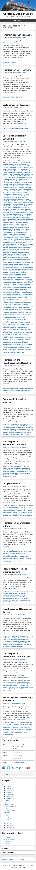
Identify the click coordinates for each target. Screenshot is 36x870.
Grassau (17, 216)
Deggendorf (17, 191)
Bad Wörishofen (27, 177)
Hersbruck (13, 222)
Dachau (5, 191)
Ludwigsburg (6, 244)
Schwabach (11, 311)
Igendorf (12, 227)
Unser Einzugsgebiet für (10, 816)
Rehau (11, 292)
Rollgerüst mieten (11, 483)
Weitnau (29, 344)
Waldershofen (28, 337)
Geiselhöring (21, 211)
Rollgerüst (16, 514)
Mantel (10, 246)
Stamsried (5, 322)
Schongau (23, 309)
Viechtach (14, 336)
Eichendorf (26, 199)
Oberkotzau (27, 271)
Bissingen (17, 182)
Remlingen (29, 292)
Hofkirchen (24, 224)
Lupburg (12, 244)
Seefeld (5, 316)
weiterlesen (21, 58)
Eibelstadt (20, 199)
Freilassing (11, 207)
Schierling (10, 304)
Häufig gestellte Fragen (10, 806)
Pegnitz (20, 281)
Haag (18, 219)
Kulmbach (10, 239)
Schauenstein (15, 302)
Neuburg (10, 264)
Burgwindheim (20, 187)
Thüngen (5, 329)
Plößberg (5, 286)
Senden (22, 316)
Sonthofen (14, 319)
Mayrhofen (10, 254)
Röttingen (25, 297)
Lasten (23, 729)
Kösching (25, 236)
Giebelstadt (30, 212)
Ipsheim (9, 229)
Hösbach (11, 224)
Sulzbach (10, 324)
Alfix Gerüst (7, 837)
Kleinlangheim (23, 234)
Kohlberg (5, 237)
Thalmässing (6, 327)
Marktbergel (13, 249)
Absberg (27, 162)
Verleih (10, 515)
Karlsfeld (28, 229)
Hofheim (18, 224)
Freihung (5, 207)
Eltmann (5, 202)
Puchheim (11, 289)
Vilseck (25, 336)
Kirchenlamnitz (23, 232)
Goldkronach (21, 214)
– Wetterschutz (10, 798)
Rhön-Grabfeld (10, 296)
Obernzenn (23, 272)
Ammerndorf (23, 167)
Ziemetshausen (12, 352)
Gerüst (12, 390)
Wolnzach (28, 349)
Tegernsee (5, 326)
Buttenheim (6, 189)
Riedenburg (22, 296)
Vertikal (17, 732)
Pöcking (10, 286)
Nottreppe (12, 98)
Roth (21, 299)
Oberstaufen (6, 276)
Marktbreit (19, 249)
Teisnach (17, 326)
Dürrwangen (17, 196)
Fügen (18, 209)
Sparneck (24, 319)
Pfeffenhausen (27, 282)
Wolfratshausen (21, 349)
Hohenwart (18, 226)
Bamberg (15, 179)
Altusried (12, 167)
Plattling (14, 284)
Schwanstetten (13, 312)
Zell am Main (28, 351)
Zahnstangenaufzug (8, 734)
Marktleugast (6, 251)
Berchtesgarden (7, 509)
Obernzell (17, 272)
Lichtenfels (19, 242)
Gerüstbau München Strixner (17, 473)
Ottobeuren (18, 279)
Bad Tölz (11, 177)
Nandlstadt (22, 261)
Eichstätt (5, 201)
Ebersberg (14, 197)
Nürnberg (24, 269)
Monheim (10, 257)
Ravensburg (12, 291)
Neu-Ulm (24, 262)
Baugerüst (30, 592)
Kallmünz (18, 229)
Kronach (21, 237)
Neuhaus (16, 264)
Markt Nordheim (13, 247)
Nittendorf (5, 269)
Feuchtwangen (20, 206)
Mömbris (5, 257)
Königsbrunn (13, 236)
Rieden (17, 296)
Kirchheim (5, 234)
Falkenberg (6, 206)
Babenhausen (18, 171)
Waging (17, 337)
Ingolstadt (20, 227)
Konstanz (10, 237)
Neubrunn (5, 264)
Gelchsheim (6, 212)
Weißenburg (18, 344)
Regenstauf (6, 292)
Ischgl (13, 229)
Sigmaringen (12, 317)
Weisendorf (6, 344)
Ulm (4, 334)
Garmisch (29, 471)
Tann (31, 324)
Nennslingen (11, 262)
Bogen (10, 184)
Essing (25, 204)
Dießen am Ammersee (9, 192)
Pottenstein (21, 286)
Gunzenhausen (20, 217)
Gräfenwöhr (6, 216)
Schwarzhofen (20, 314)
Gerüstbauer (24, 390)
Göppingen (9, 214)
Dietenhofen (18, 192)
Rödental (13, 297)
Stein (16, 322)
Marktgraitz (26, 249)
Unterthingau (25, 334)
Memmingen (23, 254)
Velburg (5, 336)
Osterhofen (11, 279)
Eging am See (13, 199)
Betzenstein (6, 182)
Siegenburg (6, 317)
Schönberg (27, 307)
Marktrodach (13, 251)
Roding (9, 297)
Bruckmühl (15, 184)
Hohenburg (12, 226)
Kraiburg (16, 237)
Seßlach (27, 316)
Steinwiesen (21, 322)
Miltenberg (15, 256)
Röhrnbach (20, 297)
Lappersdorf (11, 241)
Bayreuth (5, 181)
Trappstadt (5, 331)
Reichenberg (16, 292)
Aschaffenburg (21, 169)
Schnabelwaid (28, 306)
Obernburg (12, 272)
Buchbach (21, 184)
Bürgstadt (5, 186)
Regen (18, 291)
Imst (16, 227)
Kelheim (27, 231)
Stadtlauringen (13, 321)
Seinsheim (10, 316)
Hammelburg (29, 219)
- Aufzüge (13, 127)
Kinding (10, 232)
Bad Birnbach (11, 172)
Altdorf (10, 166)
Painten (23, 279)
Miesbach (9, 256)
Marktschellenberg (22, 251)
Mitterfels (27, 256)
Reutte (4, 296)
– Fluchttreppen (10, 790)
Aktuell (18, 127)
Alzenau (17, 167)
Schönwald (11, 309)
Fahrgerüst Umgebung (9, 510)
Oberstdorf (13, 276)
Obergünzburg (14, 271)
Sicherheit (6, 814)
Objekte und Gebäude (9, 810)
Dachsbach (10, 191)
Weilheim (17, 434)
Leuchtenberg (6, 242)
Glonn (4, 214)
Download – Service (9, 804)
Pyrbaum (16, 289)
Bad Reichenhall (15, 176)
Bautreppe (11, 388)
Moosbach (16, 257)
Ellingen (24, 201)
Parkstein (5, 281)
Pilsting (9, 284)
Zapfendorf (17, 351)
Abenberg (15, 162)
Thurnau (10, 329)
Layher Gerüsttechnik (9, 839)
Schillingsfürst (18, 304)
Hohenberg (6, 226)
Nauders (5, 262)
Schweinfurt (27, 314)
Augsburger (11, 426)
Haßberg (5, 221)
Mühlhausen (6, 259)
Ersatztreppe (22, 388)
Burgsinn (13, 187)
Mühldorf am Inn (23, 257)
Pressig (10, 287)
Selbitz (18, 316)
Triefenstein (24, 331)
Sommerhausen (7, 319)
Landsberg (30, 239)
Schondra (17, 309)
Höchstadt (5, 224)
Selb (14, 316)
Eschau (5, 204)
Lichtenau (13, 242)
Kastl (10, 231)
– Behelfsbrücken (10, 788)
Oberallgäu (30, 269)
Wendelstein (6, 346)
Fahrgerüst (25, 509)
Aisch (21, 164)
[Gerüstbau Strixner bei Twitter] (8, 769)
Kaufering (21, 231)
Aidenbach (17, 164)
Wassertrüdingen (19, 341)
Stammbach (29, 321)
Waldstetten (27, 339)
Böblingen (5, 184)
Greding (22, 216)
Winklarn (5, 349)
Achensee (11, 164)
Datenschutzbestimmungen (16, 859)
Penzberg (5, 282)
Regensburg (23, 291)
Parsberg (10, 281)
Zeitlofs (22, 351)
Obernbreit (5, 272)
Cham (20, 189)
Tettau (21, 326)
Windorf (27, 347)
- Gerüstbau (14, 387)
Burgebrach (16, 186)
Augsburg (11, 171)
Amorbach (30, 167)
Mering (28, 254)
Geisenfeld (28, 211)
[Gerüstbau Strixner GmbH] (18, 10)
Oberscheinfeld (7, 274)
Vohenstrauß (6, 337)
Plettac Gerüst (7, 841)
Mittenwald (21, 256)
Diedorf (29, 191)
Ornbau (14, 277)
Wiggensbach (23, 346)
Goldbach (15, 214)
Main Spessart (23, 244)
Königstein (20, 236)
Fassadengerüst (7, 595)
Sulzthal (20, 324)
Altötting (29, 166)
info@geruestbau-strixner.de (20, 762)
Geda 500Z (16, 727)
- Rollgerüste (14, 505)
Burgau (10, 186)
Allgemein (13, 550)
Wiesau (17, 346)
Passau (16, 281)
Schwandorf (6, 312)
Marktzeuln (21, 252)
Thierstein (26, 327)
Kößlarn (31, 236)
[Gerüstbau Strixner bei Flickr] (13, 769)
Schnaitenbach (7, 307)
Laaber (22, 239)
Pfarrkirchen (20, 282)
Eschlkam (10, 204)
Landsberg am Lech (8, 643)
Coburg (25, 189)
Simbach (19, 317)
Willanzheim (21, 347)
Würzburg (10, 351)
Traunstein (17, 331)
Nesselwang (18, 262)
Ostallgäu (5, 279)
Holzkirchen (25, 226)
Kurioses (6, 808)
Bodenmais (29, 182)
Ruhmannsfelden (22, 301)
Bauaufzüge (11, 128)
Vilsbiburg (19, 336)
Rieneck (28, 296)
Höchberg (25, 222)
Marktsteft (14, 252)
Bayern (16, 388)
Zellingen (5, 352)
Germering (16, 212)
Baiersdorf (10, 179)
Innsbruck (26, 227)
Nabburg (17, 261)
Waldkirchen (6, 339)
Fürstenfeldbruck (25, 209)
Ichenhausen (6, 227)
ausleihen (5, 388)
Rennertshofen (7, 294)
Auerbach (5, 171)
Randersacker (23, 289)
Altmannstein (22, 166)
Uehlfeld (29, 332)
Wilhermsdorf (13, 347)
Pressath (26, 286)
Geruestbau (17, 390)
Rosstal (17, 299)
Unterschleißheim (16, 334)
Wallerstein (12, 341)
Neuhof (21, 264)
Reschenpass (23, 294)
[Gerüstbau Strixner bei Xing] (19, 769)
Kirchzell (11, 234)
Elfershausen (17, 201)
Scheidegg (22, 302)
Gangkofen (9, 211)
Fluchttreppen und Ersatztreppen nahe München (17, 655)
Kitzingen (16, 234)
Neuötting (5, 267)
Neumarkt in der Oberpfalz (10, 266)
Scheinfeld (28, 302)
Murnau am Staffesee (8, 261)
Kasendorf (5, 231)
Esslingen (30, 204)
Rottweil (7, 301)
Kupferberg (17, 239)
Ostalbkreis (26, 277)
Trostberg (5, 332)
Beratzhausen (12, 181)
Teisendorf (11, 326)
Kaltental (23, 229)
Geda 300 (26, 726)
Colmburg (29, 189)
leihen (16, 128)
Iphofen (5, 229)
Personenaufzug (18, 731)
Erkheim (25, 202)
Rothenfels (25, 299)
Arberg (4, 169)
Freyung (27, 207)
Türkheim (16, 332)
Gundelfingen (11, 217)
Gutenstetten (6, 219)
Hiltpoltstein (19, 222)
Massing (5, 254)
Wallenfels (5, 341)
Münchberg (13, 259)
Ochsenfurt (25, 276)
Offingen (5, 277)
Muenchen (19, 259)
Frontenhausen (12, 209)
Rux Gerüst (7, 843)
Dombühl (19, 194)
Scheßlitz (5, 304)
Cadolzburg (12, 189)
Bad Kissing (29, 174)
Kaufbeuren (15, 231)
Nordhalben (18, 269)
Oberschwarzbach (16, 274)
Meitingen (16, 254)
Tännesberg (26, 324)
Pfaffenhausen (12, 282)
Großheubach (28, 216)
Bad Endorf (26, 172)
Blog (5, 802)
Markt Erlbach (23, 246)
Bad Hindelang (22, 174)
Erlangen (30, 202)
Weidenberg (11, 342)
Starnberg (11, 322)
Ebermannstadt (7, 197)
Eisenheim (11, 201)
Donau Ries (26, 194)
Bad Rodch (23, 176)
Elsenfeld (28, 201)
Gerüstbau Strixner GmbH (18, 13)
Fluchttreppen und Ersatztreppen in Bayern (14, 443)
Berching (18, 181)
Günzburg (5, 217)
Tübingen (10, 332)
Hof (15, 224)
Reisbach (23, 292)
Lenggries (30, 241)
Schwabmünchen (18, 311)
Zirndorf (19, 352)
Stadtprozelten (22, 321)
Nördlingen (11, 269)
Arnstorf (14, 169)
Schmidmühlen (20, 306)
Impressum (5, 859)
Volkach (12, 337)
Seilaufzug (5, 732)
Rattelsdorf (6, 291)
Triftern (29, 331)
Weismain (11, 344)
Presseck (5, 287)
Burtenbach (28, 187)
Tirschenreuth (16, 329)
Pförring (5, 284)
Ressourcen (7, 812)
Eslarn (15, 204)
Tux (26, 332)
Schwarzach (21, 312)
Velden (9, 336)
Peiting (31, 281)
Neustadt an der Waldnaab (26, 267)
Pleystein (27, 284)
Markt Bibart (15, 246)
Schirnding (25, 304)
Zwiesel (23, 352)
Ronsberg (5, 299)
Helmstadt (24, 221)
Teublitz (26, 326)
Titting (22, 329)
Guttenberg (13, 219)
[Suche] (3, 774)
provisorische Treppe (20, 687)
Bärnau (5, 179)
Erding (15, 202)
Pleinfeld (22, 284)
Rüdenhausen (13, 301)
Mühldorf (30, 431)
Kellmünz (5, 232)
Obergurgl (20, 271)
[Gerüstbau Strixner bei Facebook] (3, 769)
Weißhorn (24, 344)
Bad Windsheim (18, 177)
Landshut (5, 241)
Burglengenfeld (7, 187)
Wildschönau (6, 347)
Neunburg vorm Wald (22, 266)
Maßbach (26, 252)
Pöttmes (15, 286)
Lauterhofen (18, 241)
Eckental (24, 197)
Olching (10, 277)
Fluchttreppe (6, 62)
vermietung (12, 434)
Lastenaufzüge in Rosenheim (16, 104)
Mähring (17, 244)
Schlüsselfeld (12, 306)
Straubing (27, 322)
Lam (25, 239)
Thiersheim (21, 327)
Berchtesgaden (26, 181)
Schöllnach (21, 307)
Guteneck (26, 217)
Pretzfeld (15, 287)
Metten (4, 256)
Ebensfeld (23, 196)
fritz (25, 37)
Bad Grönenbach (13, 174)
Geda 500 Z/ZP (9, 727)
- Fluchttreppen (15, 61)
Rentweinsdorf (15, 294)
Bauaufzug (16, 724)
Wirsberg (10, 349)
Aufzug (30, 722)
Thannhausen (13, 327)
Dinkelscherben (7, 194)
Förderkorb (12, 726)
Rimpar (5, 297)
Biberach (12, 182)
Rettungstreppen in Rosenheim (17, 34)
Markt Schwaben (22, 247)
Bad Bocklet (19, 172)
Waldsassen (20, 339)
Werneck (12, 346)
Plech (18, 284)
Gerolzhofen (23, 212)
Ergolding (19, 202)
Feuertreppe (29, 388)
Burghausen (23, 186)
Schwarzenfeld (12, 314)
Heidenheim (18, 221)
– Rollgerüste (9, 796)
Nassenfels (29, 261)
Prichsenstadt (22, 287)
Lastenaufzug (29, 729)
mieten (20, 128)
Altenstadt (15, 166)
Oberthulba (19, 276)
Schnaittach (14, 307)
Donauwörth (6, 196)
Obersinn (24, 274)
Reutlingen (30, 294)
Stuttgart (5, 324)
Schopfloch (29, 309)
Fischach (26, 206)
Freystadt (21, 207)
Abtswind (5, 164)
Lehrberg (24, 241)
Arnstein (9, 169)
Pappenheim (29, 279)
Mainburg (30, 244)
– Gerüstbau (9, 792)
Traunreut (11, 331)
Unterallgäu (8, 334)
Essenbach (20, 204)
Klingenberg (6, 236)
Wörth (14, 349)
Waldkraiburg (13, 339)
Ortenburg (19, 277)
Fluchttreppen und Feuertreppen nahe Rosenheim (17, 361)
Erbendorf (10, 202)
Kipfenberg (16, 232)
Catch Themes (23, 867)
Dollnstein (14, 194)
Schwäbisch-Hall (28, 311)
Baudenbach (22, 179)
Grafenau (12, 216)
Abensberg (22, 162)
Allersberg (5, 166)
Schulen (5, 311)
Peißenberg (26, 281)
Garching (14, 211)
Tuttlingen (21, 332)
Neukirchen (26, 264)
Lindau (24, 242)
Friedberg (5, 209)
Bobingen (23, 182)
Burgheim (29, 186)
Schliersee (5, 306)
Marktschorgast (7, 252)
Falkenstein (12, 206)
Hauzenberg (11, 221)
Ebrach (19, 197)
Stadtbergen (6, 321)
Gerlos (11, 212)
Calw (17, 189)
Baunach (28, 179)
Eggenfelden (6, 199)
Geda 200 (21, 726)
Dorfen (11, 196)
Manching (5, 246)
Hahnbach (22, 219)
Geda (16, 726)
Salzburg (8, 302)
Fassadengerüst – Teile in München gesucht (15, 570)
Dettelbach (23, 191)
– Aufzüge (8, 787)
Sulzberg (15, 324)
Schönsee (5, 309)
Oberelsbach (6, 271)
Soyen (19, 319)
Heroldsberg (6, 222)
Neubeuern (30, 262)
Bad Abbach (25, 171)
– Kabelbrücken (10, 794)
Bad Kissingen (6, 176)
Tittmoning (27, 329)
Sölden (23, 317)
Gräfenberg (28, 214)
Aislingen (26, 164)
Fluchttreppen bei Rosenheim (17, 69)
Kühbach (26, 237)
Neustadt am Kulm (13, 267)
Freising (16, 207)
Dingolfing (24, 192)
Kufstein (5, 239)
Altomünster (6, 167)
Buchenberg (28, 184)
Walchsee (21, 337)
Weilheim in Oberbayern (21, 342)
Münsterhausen (26, 259)
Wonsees (5, 351)
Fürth (4, 211)
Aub (26, 169)
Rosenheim (13, 62)
